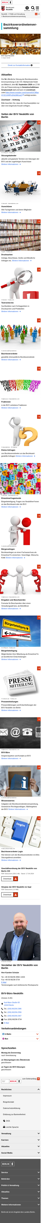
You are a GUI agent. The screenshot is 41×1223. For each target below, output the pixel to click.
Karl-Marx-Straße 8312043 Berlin (12, 1004)
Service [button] (4, 1172)
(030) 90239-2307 (14, 1016)
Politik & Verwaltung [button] (10, 1185)
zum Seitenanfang (29, 1079)
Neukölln (4, 14)
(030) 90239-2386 (14, 1009)
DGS (8, 1121)
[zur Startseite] (11, 1081)
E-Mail (3, 982)
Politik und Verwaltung (17, 14)
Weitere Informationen (10, 164)
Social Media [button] (6, 1153)
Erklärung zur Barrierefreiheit (14, 1114)
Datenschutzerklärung (11, 1108)
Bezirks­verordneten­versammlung (14, 16)
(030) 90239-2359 (14, 1012)
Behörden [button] (5, 1179)
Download (7, 879)
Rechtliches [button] (6, 1089)
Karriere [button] (4, 1140)
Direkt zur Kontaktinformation (19, 65)
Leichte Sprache (12, 1127)
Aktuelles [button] (5, 1146)
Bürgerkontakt (8, 1102)
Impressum (7, 1096)
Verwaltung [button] (6, 1134)
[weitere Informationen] (3, 8)
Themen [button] (4, 1198)
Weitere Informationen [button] (11, 1205)
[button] (37, 14)
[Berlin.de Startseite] (6, 2)
